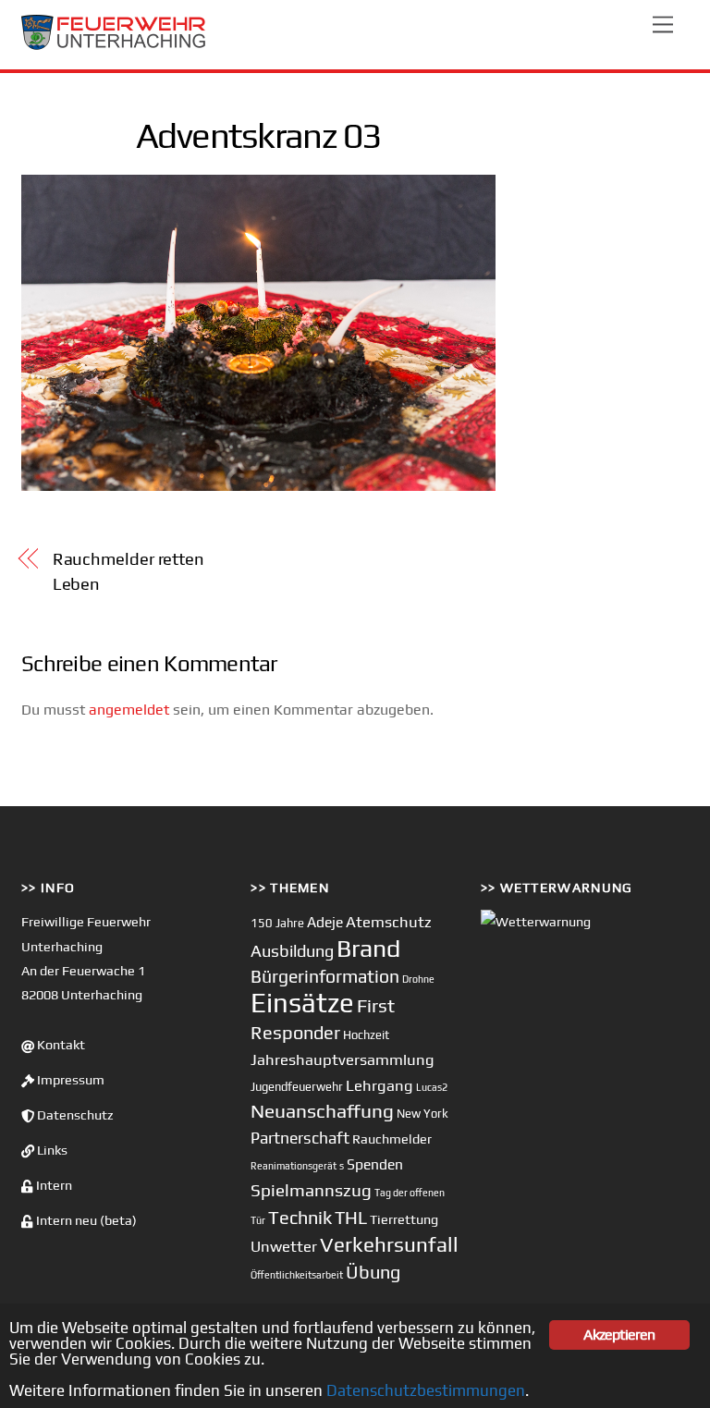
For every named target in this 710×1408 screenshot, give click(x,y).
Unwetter (284, 1246)
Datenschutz (74, 1115)
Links (50, 1150)
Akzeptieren (619, 1334)
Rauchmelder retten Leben (128, 571)
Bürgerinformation (325, 976)
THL (351, 1217)
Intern (52, 1185)
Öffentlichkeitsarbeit (297, 1274)
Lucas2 (431, 1087)
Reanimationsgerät (294, 1165)
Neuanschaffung (322, 1110)
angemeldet (129, 709)
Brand (368, 948)
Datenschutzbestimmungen (425, 1390)
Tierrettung (404, 1219)
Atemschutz (389, 921)
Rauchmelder (392, 1138)
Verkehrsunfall (389, 1244)
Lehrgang (379, 1085)
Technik (300, 1217)
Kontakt (59, 1044)
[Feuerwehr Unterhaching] (113, 45)
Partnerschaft (300, 1138)
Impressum (69, 1079)
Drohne (418, 979)
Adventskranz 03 (258, 135)
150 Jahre (277, 923)
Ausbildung (292, 951)
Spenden (375, 1164)
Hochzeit (366, 1035)
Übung (373, 1271)
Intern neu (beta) (85, 1220)
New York (422, 1113)
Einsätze (302, 1002)
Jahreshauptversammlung (343, 1059)
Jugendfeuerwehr (297, 1087)
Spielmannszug (311, 1190)
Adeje (325, 921)
